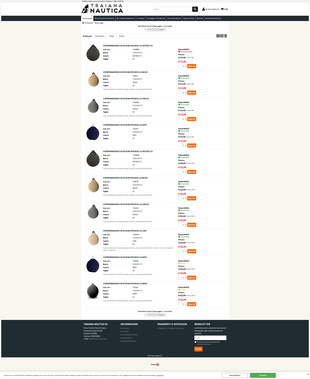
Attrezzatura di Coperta (104, 18)
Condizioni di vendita (130, 334)
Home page (87, 18)
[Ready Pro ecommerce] (155, 364)
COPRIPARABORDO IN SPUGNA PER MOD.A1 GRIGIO (126, 98)
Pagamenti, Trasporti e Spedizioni (171, 328)
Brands (200, 18)
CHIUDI (308, 374)
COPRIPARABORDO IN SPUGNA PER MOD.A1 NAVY (125, 125)
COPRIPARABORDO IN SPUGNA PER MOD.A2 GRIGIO (126, 204)
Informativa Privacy (129, 341)
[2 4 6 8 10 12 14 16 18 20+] (182, 66)
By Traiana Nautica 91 (126, 18)
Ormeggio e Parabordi (156, 18)
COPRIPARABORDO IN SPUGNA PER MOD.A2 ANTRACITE (128, 151)
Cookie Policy (160, 375)
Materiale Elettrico (213, 18)
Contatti (125, 331)
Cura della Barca (174, 18)
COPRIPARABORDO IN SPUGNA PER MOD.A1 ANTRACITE (128, 45)
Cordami (140, 18)
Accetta (263, 375)
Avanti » (162, 29)
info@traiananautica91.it (96, 1)
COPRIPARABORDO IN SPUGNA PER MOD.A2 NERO (125, 283)
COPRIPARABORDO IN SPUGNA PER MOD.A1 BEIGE (125, 72)
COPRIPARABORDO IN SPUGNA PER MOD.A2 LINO (125, 230)
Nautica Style (188, 18)
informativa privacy (203, 344)
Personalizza (234, 375)
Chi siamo (125, 328)
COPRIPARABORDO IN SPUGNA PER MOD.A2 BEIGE (125, 178)
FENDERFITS (137, 52)
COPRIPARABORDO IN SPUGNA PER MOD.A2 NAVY (125, 257)
